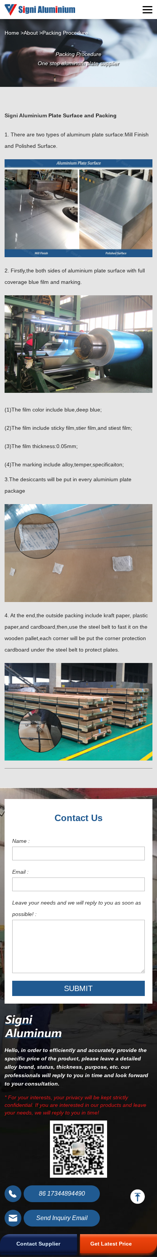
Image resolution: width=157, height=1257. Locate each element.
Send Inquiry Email (62, 1218)
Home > (14, 33)
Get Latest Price (111, 1244)
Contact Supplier (38, 1244)
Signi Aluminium (26, 115)
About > (33, 33)
